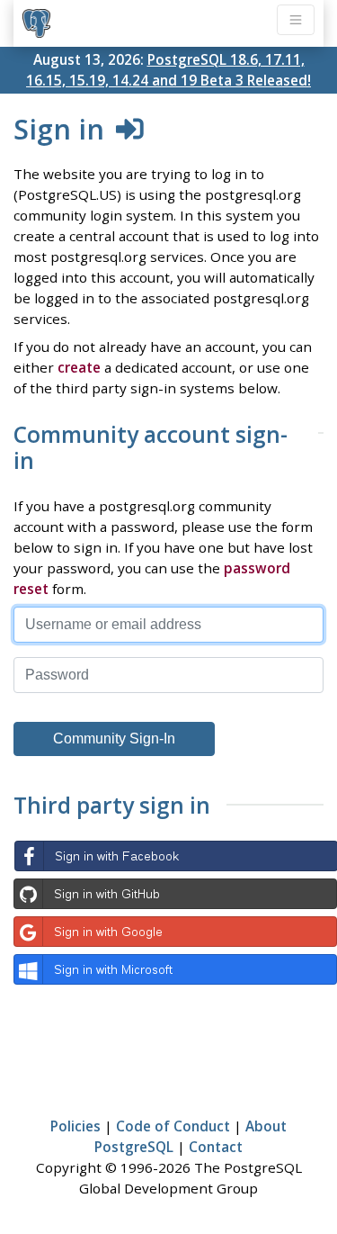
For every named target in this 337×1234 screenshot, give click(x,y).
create (79, 367)
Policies (75, 1126)
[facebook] (175, 856)
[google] (175, 931)
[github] (175, 893)
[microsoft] (175, 969)
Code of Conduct (173, 1126)
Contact (216, 1147)
